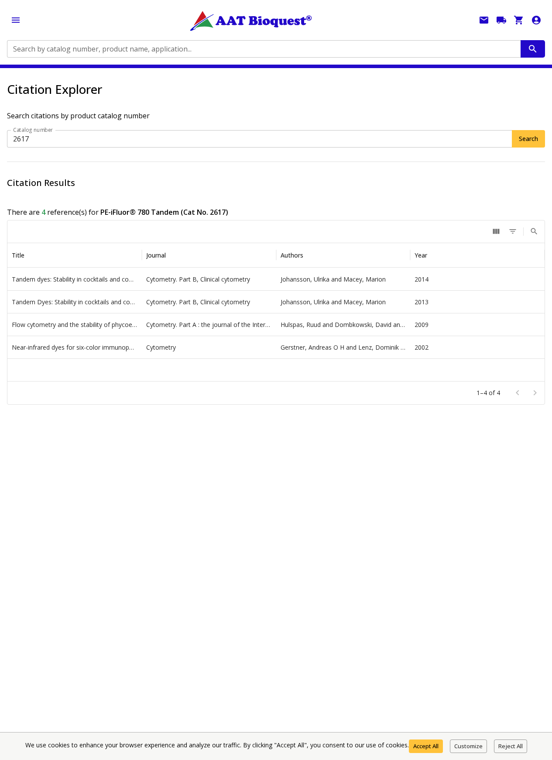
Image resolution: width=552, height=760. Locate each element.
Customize (468, 746)
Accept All (426, 746)
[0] (519, 20)
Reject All (510, 746)
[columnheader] (74, 255)
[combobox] (263, 49)
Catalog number (33, 130)
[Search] (534, 231)
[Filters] (513, 231)
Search (528, 138)
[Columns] (496, 231)
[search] (533, 49)
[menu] (15, 20)
